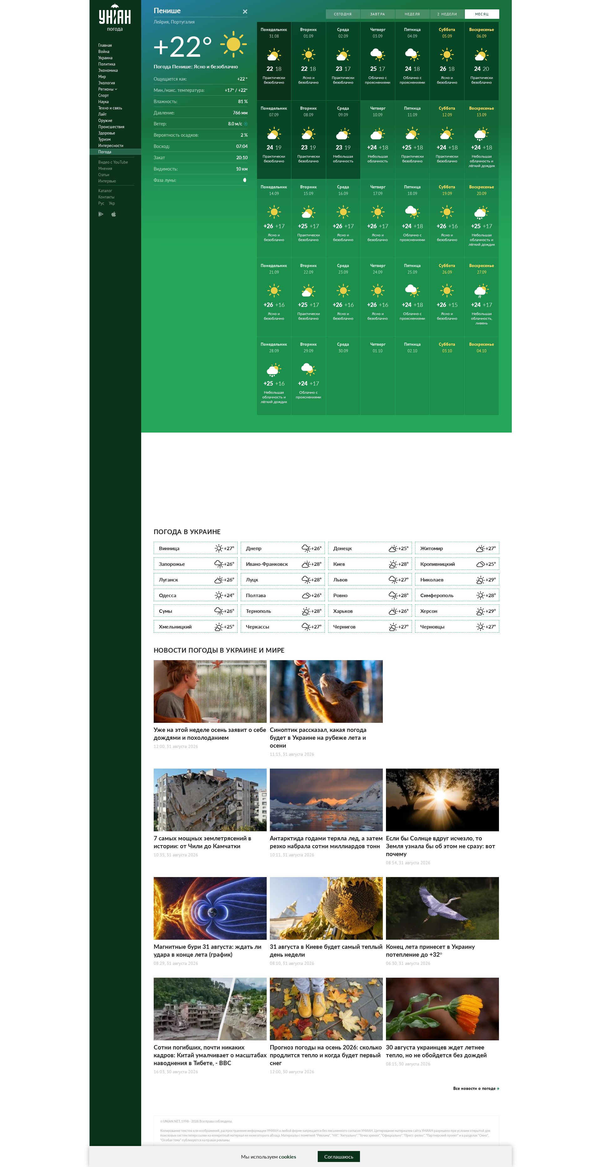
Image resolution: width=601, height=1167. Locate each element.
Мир (102, 76)
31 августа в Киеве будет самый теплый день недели (326, 950)
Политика (106, 64)
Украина (105, 57)
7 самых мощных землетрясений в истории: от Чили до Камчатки (202, 841)
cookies (287, 1156)
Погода (104, 152)
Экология (106, 83)
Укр (112, 203)
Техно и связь (110, 108)
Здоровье (106, 133)
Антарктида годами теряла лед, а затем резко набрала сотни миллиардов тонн (326, 841)
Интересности (110, 145)
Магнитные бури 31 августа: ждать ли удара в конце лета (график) (207, 950)
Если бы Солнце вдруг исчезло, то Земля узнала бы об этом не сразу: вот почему (440, 845)
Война (103, 51)
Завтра (377, 14)
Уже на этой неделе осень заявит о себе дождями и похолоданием (210, 733)
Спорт (103, 95)
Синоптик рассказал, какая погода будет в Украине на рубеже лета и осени (318, 737)
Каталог (105, 190)
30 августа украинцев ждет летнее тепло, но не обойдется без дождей (436, 1051)
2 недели (447, 14)
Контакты (106, 197)
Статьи (103, 174)
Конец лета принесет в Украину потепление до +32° (430, 950)
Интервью (107, 181)
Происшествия (111, 126)
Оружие (105, 120)
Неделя (412, 14)
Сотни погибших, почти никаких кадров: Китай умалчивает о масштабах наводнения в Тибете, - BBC (210, 1054)
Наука (103, 101)
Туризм (104, 139)
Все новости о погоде (474, 1088)
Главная (105, 45)
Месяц (482, 14)
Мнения (105, 168)
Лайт (102, 114)
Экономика (108, 70)
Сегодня (343, 14)
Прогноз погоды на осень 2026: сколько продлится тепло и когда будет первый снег (326, 1054)
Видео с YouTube (113, 162)
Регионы (106, 89)
